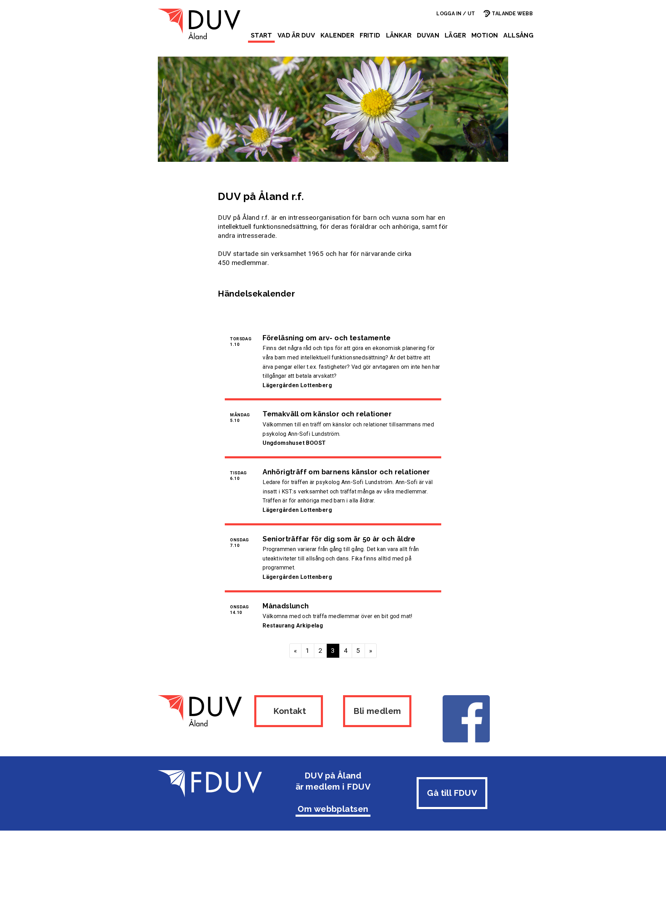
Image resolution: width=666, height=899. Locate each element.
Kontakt (289, 711)
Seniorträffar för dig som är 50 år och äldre (339, 539)
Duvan (428, 35)
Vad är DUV (296, 35)
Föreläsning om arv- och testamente (327, 338)
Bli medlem (377, 711)
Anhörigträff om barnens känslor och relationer (346, 472)
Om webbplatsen (333, 809)
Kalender (337, 35)
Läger (455, 35)
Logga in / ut (455, 13)
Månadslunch (286, 606)
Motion (484, 35)
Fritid (370, 35)
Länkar (398, 35)
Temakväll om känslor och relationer (327, 414)
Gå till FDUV (452, 793)
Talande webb (512, 13)
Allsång (518, 35)
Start (261, 35)
